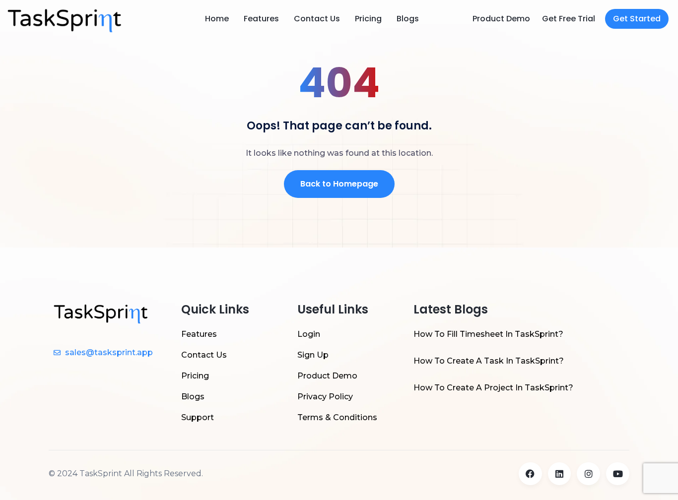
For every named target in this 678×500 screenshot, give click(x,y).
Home (217, 18)
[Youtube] (617, 474)
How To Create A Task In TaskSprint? (488, 361)
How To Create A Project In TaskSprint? (493, 387)
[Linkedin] (559, 474)
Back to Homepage (339, 183)
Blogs (408, 18)
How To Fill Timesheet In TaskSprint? (488, 334)
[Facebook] (530, 474)
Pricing (368, 18)
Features (261, 18)
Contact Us (317, 18)
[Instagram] (588, 474)
